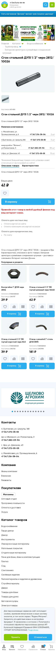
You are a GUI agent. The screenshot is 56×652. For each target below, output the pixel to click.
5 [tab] (22, 411)
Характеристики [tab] (30, 166)
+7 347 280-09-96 (36, 148)
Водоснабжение (35, 43)
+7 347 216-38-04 (38, 134)
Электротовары (9, 605)
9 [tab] (33, 411)
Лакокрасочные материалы (15, 544)
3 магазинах (10, 294)
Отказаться (40, 637)
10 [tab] (35, 411)
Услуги (4, 512)
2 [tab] (15, 411)
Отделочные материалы (13, 552)
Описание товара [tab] (10, 166)
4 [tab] (20, 411)
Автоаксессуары (9, 601)
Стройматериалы (10, 583)
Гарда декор (7, 530)
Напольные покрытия (11, 548)
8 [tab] (30, 411)
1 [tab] (12, 411)
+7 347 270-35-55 (38, 140)
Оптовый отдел (9, 499)
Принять (15, 637)
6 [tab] (25, 411)
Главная (5, 43)
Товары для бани (9, 592)
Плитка (4, 561)
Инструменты (8, 539)
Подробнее (33, 630)
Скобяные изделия (10, 574)
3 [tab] (17, 411)
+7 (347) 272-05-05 (17, 3)
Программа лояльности (13, 503)
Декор (4, 535)
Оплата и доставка (11, 507)
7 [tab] (28, 411)
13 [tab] (43, 411)
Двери (4, 588)
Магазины (8, 494)
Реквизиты (6, 480)
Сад (3, 566)
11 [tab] (38, 411)
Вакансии (6, 476)
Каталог (16, 43)
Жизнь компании (9, 471)
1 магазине (37, 346)
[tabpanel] (28, 398)
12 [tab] (41, 411)
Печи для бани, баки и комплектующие (20, 557)
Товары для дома (9, 596)
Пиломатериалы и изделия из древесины (21, 579)
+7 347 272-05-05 (37, 153)
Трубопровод (12, 46)
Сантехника (7, 570)
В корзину (11, 201)
